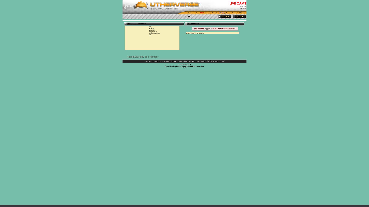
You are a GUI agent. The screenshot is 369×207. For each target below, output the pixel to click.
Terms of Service (165, 61)
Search (207, 13)
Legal (222, 61)
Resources (196, 61)
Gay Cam (243, 6)
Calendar (215, 13)
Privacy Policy (177, 61)
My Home (191, 13)
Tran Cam (243, 8)
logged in (208, 29)
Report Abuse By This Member (142, 57)
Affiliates (242, 13)
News (197, 13)
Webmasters (214, 61)
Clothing (222, 13)
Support (235, 13)
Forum (228, 13)
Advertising (205, 61)
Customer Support (151, 61)
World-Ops (187, 61)
